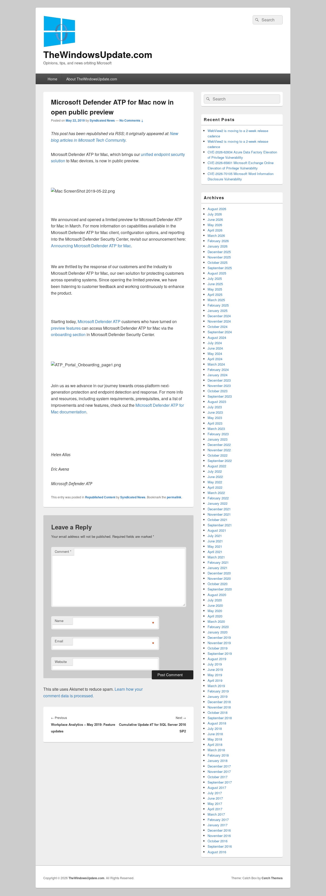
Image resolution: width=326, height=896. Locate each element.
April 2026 (215, 230)
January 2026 (217, 246)
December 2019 (219, 637)
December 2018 (219, 701)
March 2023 (216, 428)
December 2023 (219, 380)
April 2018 (215, 744)
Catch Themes (272, 878)
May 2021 (215, 546)
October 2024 (217, 326)
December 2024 (219, 315)
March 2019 (216, 685)
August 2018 (217, 723)
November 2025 (219, 257)
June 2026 (215, 219)
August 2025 (217, 273)
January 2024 (217, 374)
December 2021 (219, 509)
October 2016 (217, 841)
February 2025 (218, 305)
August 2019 (217, 658)
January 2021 (217, 567)
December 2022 (219, 444)
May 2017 (215, 803)
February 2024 (218, 369)
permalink (174, 497)
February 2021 (218, 562)
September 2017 (220, 782)
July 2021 (215, 535)
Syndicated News (102, 120)
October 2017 (217, 776)
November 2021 (219, 514)
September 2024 (220, 331)
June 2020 (215, 605)
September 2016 (220, 846)
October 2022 (217, 455)
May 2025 (215, 289)
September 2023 (220, 396)
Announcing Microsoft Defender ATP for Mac (91, 246)
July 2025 (215, 278)
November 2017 (219, 771)
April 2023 (215, 423)
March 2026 (216, 235)
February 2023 (218, 433)
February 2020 (218, 626)
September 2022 (220, 460)
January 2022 (217, 503)
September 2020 (220, 589)
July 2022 (215, 471)
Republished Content (100, 497)
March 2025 (216, 299)
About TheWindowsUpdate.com (91, 78)
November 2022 (219, 449)
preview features (66, 328)
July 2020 (215, 600)
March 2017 (216, 814)
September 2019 (220, 653)
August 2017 (217, 787)
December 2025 (219, 251)
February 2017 (218, 819)
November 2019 (219, 642)
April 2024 (215, 358)
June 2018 (215, 733)
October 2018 (217, 712)
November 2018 (219, 707)
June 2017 (215, 798)
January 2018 (217, 760)
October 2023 (217, 390)
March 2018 (216, 749)
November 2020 (219, 578)
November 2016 (219, 835)
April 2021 (215, 551)
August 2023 (217, 401)
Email (59, 641)
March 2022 (216, 492)
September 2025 (220, 267)
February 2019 (218, 691)
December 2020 (219, 573)
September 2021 (220, 525)
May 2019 (215, 674)
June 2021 (215, 541)
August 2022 (217, 466)
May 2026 (215, 224)
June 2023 (215, 412)
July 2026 (215, 214)
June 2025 (215, 283)
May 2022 (215, 482)
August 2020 (217, 594)
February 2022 (218, 498)
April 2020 (215, 616)
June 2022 (215, 476)
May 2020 (215, 610)
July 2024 (215, 342)
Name (59, 620)
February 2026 (218, 240)
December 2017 (219, 766)
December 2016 (219, 830)
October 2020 (217, 583)
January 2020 (217, 632)
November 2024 (219, 321)
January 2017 (217, 824)
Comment (63, 551)
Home (52, 78)
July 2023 (215, 406)
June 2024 (215, 348)
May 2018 (215, 739)
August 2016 (217, 851)
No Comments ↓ (131, 120)
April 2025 (215, 294)
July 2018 (215, 728)
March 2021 (216, 557)
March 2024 (216, 364)
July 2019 (215, 664)
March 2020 (216, 621)
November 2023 (219, 385)
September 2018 (220, 717)
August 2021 (217, 530)
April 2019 (215, 680)
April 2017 (215, 808)
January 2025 (217, 310)
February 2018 (218, 755)
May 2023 (215, 417)
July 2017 (215, 792)
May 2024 (215, 353)
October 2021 (217, 519)
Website (61, 661)
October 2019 (217, 648)
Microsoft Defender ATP (99, 321)
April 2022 (215, 487)
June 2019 (215, 669)
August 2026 (217, 208)
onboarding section (68, 334)
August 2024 (217, 337)
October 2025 (217, 262)
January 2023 (217, 439)
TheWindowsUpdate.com (97, 54)
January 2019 (217, 696)
